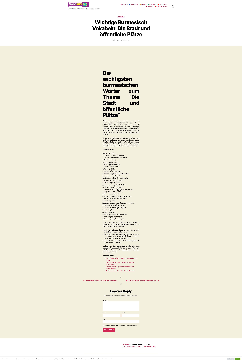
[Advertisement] (121, 60)
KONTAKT (126, 344)
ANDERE (165, 6)
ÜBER (144, 346)
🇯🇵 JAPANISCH (149, 6)
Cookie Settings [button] (231, 358)
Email (123, 313)
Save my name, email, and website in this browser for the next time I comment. (120, 325)
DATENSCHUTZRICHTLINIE (132, 346)
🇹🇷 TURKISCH (158, 6)
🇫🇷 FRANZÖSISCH (133, 4)
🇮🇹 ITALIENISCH (152, 4)
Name (104, 313)
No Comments (126, 40)
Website (104, 319)
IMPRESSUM (151, 346)
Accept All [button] (238, 358)
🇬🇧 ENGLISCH (124, 4)
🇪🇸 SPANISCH (143, 4)
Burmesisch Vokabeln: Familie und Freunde (120, 271)
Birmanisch (121, 16)
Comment (105, 300)
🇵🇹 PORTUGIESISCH (162, 4)
